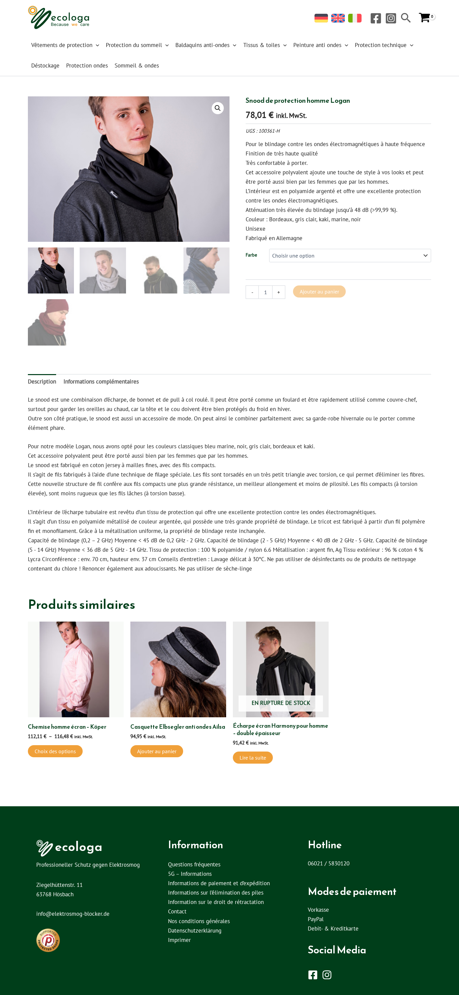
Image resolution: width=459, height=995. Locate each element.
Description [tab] (42, 381)
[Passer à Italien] (354, 18)
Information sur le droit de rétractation (216, 902)
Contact (177, 911)
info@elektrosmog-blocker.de (73, 913)
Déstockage (45, 65)
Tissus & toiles (261, 45)
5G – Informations (190, 873)
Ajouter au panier (319, 291)
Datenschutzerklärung (194, 930)
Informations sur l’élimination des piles (215, 892)
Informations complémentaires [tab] (101, 381)
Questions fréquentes (194, 864)
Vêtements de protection (61, 45)
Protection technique (381, 45)
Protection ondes (87, 65)
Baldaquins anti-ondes (202, 45)
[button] (406, 18)
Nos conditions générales (199, 921)
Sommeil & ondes (137, 65)
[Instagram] (391, 18)
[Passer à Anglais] (338, 18)
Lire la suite (253, 757)
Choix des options (55, 751)
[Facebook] (376, 18)
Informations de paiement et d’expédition (219, 883)
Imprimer (179, 940)
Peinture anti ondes (317, 45)
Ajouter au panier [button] (156, 751)
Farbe (251, 255)
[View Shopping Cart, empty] (424, 18)
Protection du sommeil (134, 45)
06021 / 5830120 (328, 863)
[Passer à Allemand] (321, 18)
